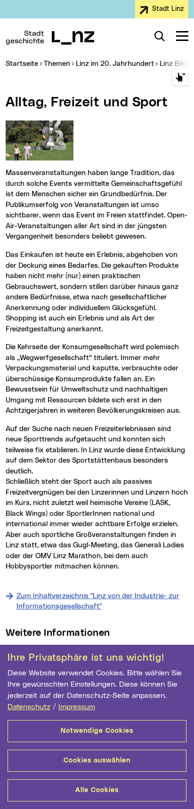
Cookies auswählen (97, 760)
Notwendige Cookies (97, 731)
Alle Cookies (97, 790)
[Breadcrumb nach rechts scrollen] (180, 77)
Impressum (76, 707)
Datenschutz (29, 707)
